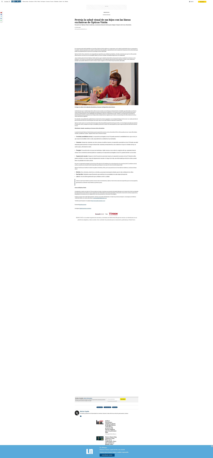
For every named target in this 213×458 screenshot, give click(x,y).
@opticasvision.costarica (85, 208)
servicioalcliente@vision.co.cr (100, 198)
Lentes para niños (107, 407)
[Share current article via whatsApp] (1, 20)
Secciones (6, 1)
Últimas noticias (25, 1)
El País (35, 1)
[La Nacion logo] (16, 1)
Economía (48, 1)
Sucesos (51, 1)
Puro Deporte (43, 1)
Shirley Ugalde (78, 27)
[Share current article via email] (1, 12)
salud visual (115, 407)
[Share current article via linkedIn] (1, 18)
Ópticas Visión (99, 407)
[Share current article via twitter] (1, 16)
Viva (63, 1)
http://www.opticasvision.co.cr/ (98, 200)
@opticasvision (82, 204)
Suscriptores (31, 1)
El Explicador (56, 1)
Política (38, 1)
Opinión (60, 1)
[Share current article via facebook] (1, 14)
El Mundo (66, 1)
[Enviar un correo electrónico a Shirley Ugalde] (80, 416)
